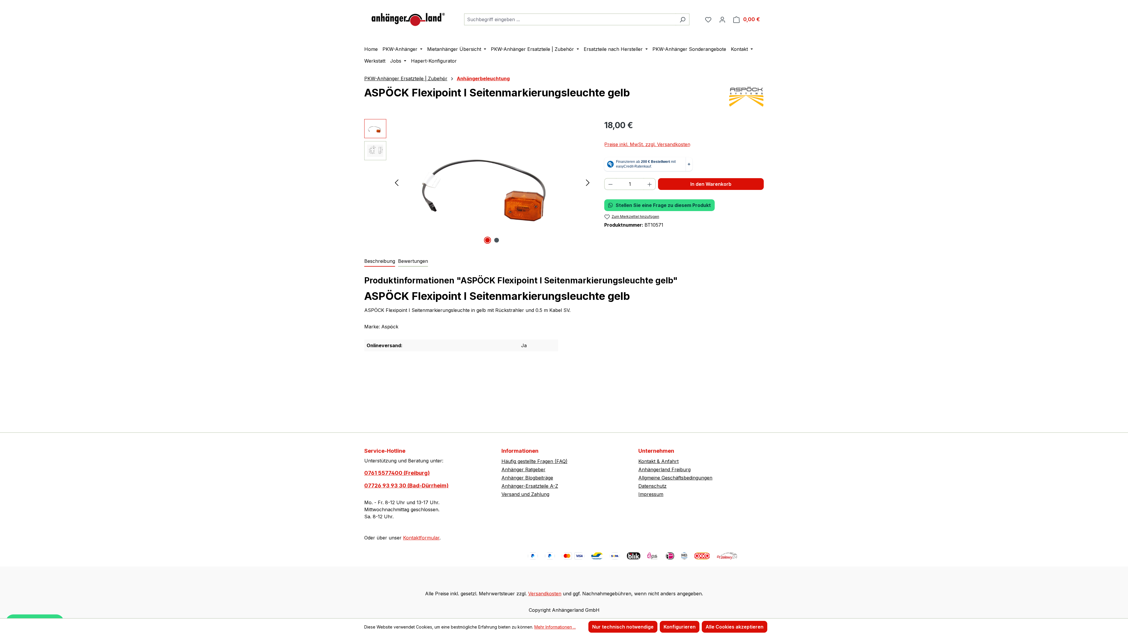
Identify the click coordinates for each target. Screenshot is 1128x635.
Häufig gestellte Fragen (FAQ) (534, 461)
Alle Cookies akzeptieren (734, 627)
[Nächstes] (587, 182)
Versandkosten (544, 593)
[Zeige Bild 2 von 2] (496, 240)
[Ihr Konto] (722, 19)
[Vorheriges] (396, 182)
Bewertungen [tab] (413, 261)
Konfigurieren (680, 627)
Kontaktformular (421, 538)
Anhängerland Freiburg (664, 469)
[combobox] (570, 19)
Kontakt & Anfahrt (658, 461)
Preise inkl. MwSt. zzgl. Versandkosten (647, 144)
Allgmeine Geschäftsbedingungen (675, 478)
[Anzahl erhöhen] (650, 184)
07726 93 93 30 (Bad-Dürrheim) (406, 485)
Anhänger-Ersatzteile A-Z (529, 486)
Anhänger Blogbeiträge (527, 478)
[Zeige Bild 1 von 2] (487, 240)
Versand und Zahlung (525, 494)
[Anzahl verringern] (610, 184)
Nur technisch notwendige (623, 627)
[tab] (379, 261)
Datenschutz (652, 486)
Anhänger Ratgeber (523, 469)
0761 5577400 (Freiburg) (397, 473)
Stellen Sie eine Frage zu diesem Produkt (663, 205)
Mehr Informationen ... (555, 626)
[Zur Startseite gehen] (408, 18)
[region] (478, 182)
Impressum (650, 494)
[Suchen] (682, 19)
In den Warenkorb (710, 184)
